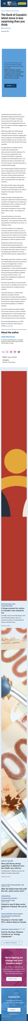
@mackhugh (9, 326)
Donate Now (22, 3)
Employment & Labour (6, 603)
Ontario (13, 900)
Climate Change (4, 929)
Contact (13, 1009)
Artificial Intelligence (5, 895)
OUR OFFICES (13, 1014)
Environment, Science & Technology (9, 898)
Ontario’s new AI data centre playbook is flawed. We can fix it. (14, 906)
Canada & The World (5, 884)
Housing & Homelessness (7, 913)
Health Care (4, 860)
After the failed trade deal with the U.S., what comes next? (14, 889)
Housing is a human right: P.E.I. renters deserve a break (13, 920)
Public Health (10, 860)
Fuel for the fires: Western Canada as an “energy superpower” (12, 934)
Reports (13, 603)
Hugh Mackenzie (7, 28)
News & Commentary (12, 11)
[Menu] (4, 3)
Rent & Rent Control (16, 915)
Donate (9, 85)
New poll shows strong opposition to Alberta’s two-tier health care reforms (13, 865)
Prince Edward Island (6, 915)
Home (3, 11)
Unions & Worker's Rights (6, 605)
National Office (12, 357)
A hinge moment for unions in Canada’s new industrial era (12, 610)
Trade (22, 884)
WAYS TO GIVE (13, 979)
